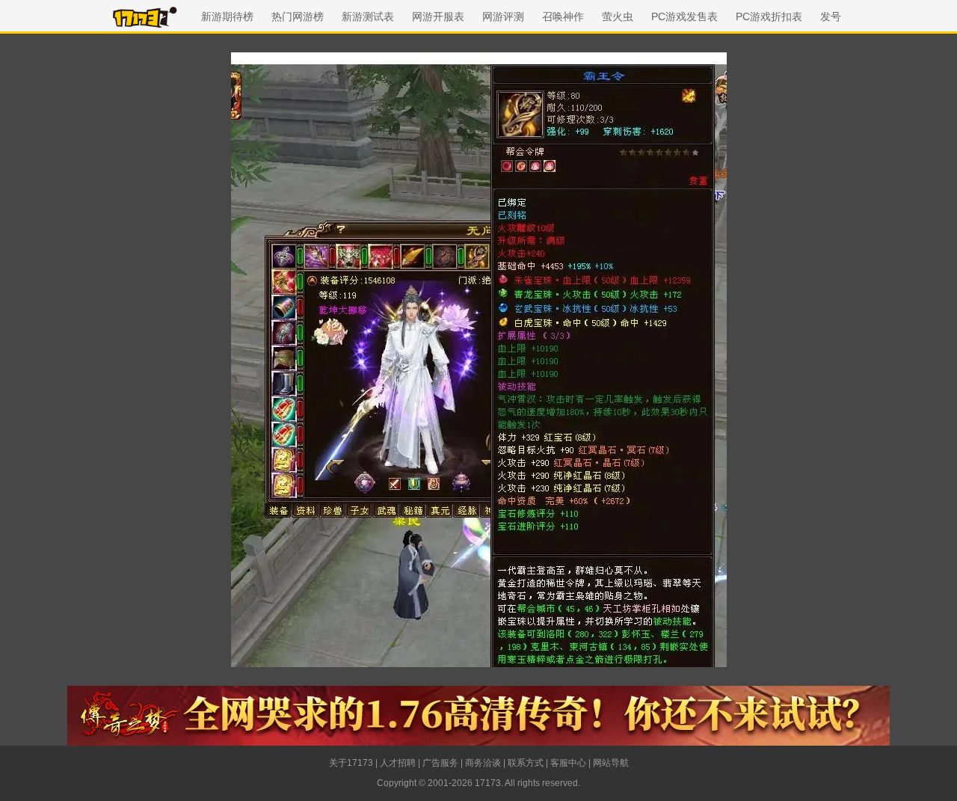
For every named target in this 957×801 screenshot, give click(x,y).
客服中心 (568, 763)
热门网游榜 (297, 16)
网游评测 (503, 16)
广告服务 (440, 763)
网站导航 (611, 763)
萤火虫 (617, 16)
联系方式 (526, 763)
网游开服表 (438, 16)
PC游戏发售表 (684, 16)
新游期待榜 (227, 16)
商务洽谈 (483, 763)
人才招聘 (398, 763)
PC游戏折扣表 (769, 16)
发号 (830, 16)
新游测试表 (368, 16)
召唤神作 (563, 16)
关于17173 (351, 763)
